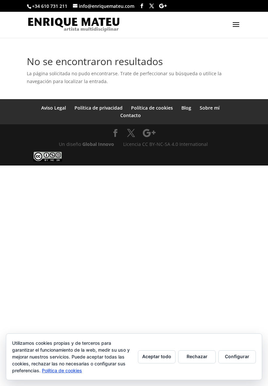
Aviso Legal (53, 108)
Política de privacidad (99, 108)
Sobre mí (210, 108)
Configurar (237, 356)
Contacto (130, 115)
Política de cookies (152, 108)
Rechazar (197, 356)
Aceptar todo (156, 356)
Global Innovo (98, 144)
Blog (186, 108)
